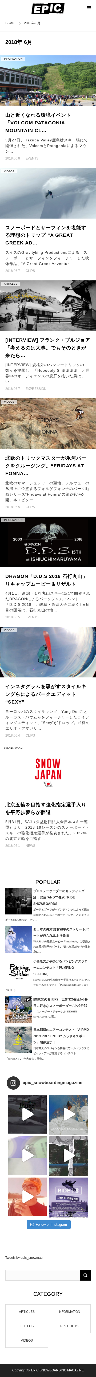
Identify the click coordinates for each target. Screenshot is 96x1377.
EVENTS (32, 158)
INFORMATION (13, 58)
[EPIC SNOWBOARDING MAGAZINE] (48, 8)
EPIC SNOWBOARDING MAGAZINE (57, 1370)
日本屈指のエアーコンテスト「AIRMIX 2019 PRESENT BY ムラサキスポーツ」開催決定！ (61, 1036)
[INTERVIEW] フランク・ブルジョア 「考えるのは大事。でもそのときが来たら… (47, 347)
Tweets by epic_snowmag (24, 1258)
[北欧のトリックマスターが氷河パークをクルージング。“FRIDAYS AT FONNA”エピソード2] (48, 423)
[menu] (88, 7)
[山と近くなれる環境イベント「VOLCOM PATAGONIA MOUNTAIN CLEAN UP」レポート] (48, 80)
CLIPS (30, 271)
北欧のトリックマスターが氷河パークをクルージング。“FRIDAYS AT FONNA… (45, 465)
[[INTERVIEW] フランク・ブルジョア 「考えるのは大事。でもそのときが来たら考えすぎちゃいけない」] (48, 305)
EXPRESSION (36, 389)
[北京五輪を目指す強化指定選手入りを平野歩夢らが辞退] (48, 770)
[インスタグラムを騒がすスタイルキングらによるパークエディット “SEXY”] (48, 652)
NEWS (30, 846)
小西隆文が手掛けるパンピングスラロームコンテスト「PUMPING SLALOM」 (60, 967)
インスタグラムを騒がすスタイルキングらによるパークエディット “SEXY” (45, 694)
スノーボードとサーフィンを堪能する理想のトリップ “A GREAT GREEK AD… (45, 235)
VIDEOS (9, 171)
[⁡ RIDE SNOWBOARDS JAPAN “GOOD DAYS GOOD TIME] (27, 1155)
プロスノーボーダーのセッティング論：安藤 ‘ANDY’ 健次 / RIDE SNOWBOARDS (59, 897)
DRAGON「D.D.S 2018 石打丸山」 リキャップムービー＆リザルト (46, 580)
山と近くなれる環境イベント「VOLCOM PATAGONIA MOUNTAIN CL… (38, 122)
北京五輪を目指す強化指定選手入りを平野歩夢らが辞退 (45, 808)
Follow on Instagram (51, 1225)
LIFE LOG (27, 1326)
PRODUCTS (69, 1326)
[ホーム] (10, 23)
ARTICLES (10, 283)
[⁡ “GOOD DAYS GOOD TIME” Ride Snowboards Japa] (68, 1114)
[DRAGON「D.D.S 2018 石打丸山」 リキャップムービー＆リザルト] (48, 542)
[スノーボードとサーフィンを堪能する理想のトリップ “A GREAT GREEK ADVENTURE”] (48, 193)
